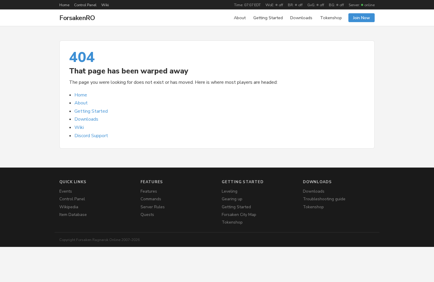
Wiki (105, 4)
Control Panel (85, 4)
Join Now (361, 18)
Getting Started (268, 18)
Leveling (229, 191)
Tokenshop (331, 18)
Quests (147, 214)
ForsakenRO (77, 17)
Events (65, 191)
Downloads (301, 18)
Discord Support (91, 135)
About (240, 18)
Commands (151, 199)
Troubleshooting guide (324, 199)
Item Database (73, 214)
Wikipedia (68, 207)
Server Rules (153, 207)
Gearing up (232, 199)
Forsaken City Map (239, 214)
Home (64, 4)
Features (149, 191)
